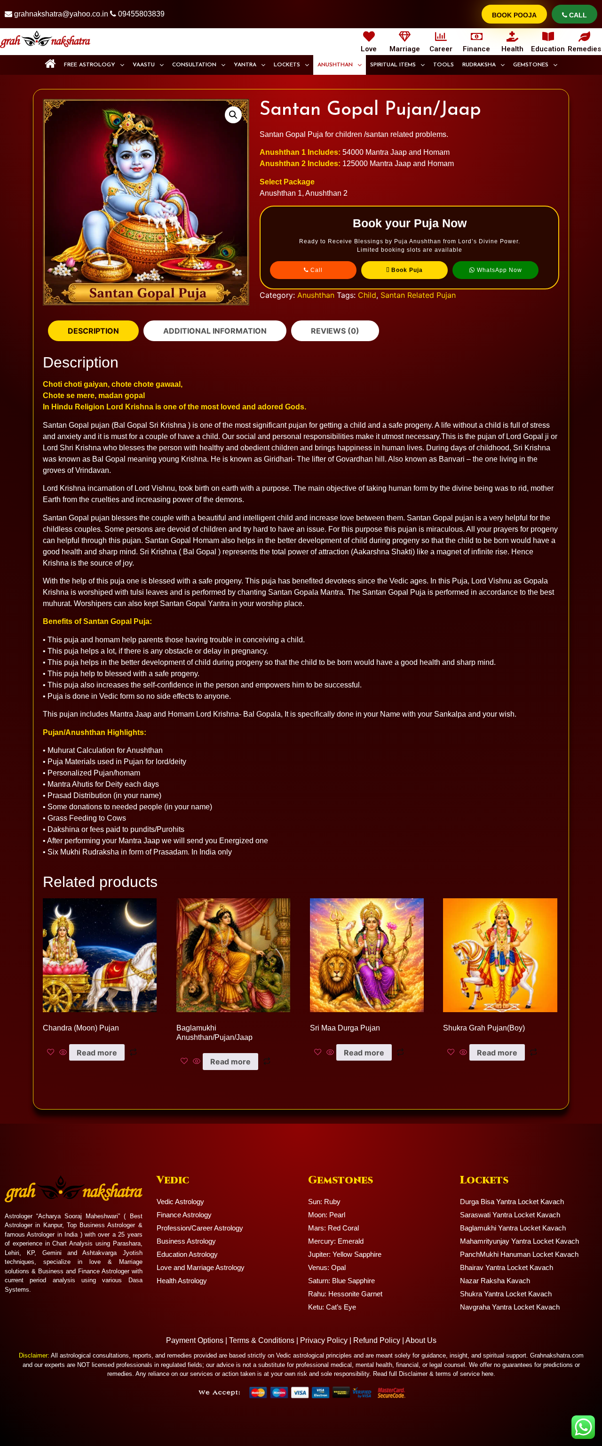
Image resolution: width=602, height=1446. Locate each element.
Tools (443, 65)
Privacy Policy (324, 1340)
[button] (94, 65)
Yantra (245, 65)
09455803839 (141, 14)
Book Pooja (514, 15)
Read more (97, 1052)
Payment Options (194, 1340)
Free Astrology (89, 65)
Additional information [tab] (215, 331)
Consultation (194, 65)
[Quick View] (63, 1052)
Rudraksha (479, 65)
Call (577, 15)
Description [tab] (93, 331)
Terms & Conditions (261, 1340)
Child (367, 295)
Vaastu (144, 65)
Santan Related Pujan (418, 295)
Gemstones (530, 65)
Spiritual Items (393, 65)
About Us (420, 1340)
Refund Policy (376, 1340)
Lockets (287, 65)
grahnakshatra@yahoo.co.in (61, 14)
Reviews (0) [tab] (335, 331)
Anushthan (335, 65)
